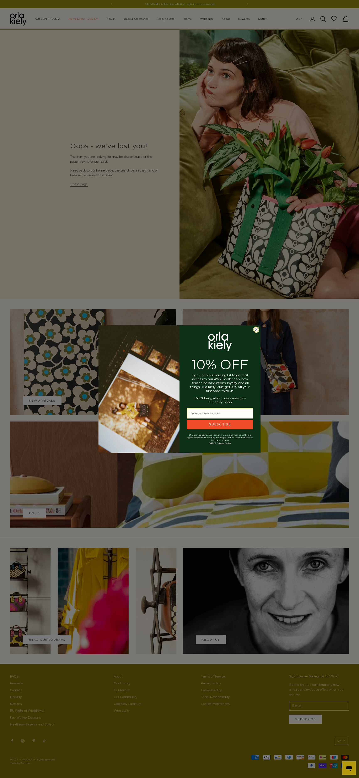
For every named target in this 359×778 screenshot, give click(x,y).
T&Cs (211, 443)
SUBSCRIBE (220, 424)
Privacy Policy (224, 443)
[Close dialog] (256, 329)
